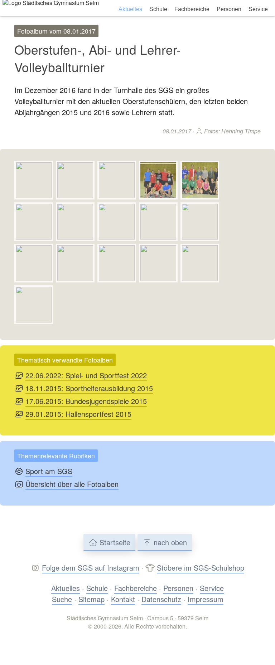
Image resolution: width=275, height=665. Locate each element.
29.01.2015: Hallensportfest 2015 (78, 414)
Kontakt (123, 599)
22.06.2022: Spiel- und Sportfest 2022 (86, 375)
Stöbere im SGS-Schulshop (200, 567)
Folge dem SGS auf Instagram (90, 567)
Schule (158, 9)
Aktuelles (130, 9)
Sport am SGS (48, 471)
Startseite (113, 542)
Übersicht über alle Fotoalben (72, 484)
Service (258, 9)
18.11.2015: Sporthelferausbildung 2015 (89, 388)
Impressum (205, 599)
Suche (62, 599)
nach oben (169, 542)
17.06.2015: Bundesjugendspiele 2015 (86, 401)
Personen (229, 9)
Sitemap (91, 599)
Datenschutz (161, 599)
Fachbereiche (191, 9)
